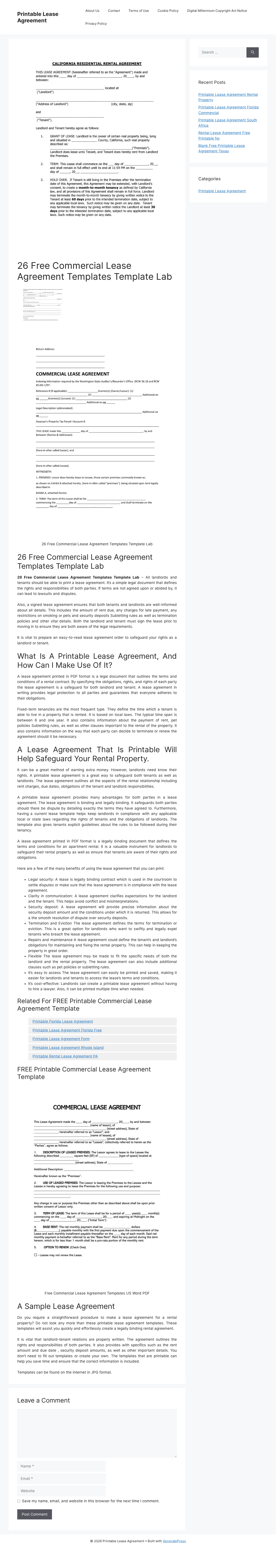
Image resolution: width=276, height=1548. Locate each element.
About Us (92, 11)
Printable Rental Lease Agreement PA (65, 1056)
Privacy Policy (96, 23)
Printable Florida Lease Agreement (63, 1021)
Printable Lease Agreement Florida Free (67, 1030)
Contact (114, 11)
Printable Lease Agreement (37, 17)
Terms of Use (139, 11)
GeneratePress (174, 1541)
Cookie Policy (168, 11)
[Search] (252, 52)
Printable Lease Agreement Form (61, 1039)
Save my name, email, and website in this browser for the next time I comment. (91, 1501)
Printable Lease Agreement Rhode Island (68, 1047)
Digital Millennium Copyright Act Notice (217, 11)
